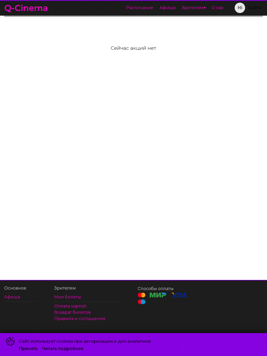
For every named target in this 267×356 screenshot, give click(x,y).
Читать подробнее (62, 348)
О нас (217, 7)
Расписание (139, 7)
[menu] (139, 8)
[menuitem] (139, 8)
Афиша (167, 7)
